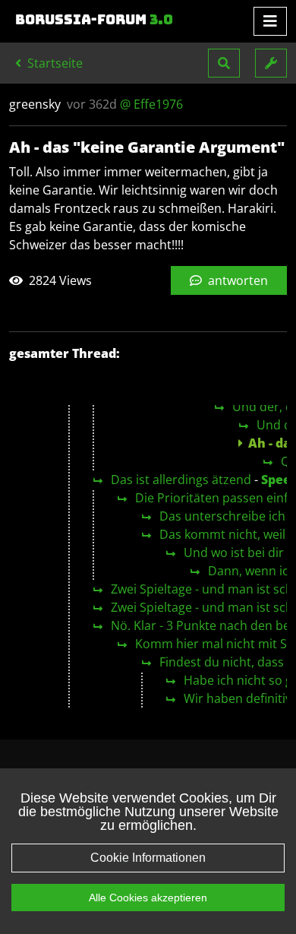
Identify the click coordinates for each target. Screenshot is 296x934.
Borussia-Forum (94, 20)
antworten (236, 280)
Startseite (53, 63)
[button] (224, 63)
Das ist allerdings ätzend (181, 479)
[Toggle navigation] (270, 21)
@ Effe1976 (151, 104)
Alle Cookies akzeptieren (148, 897)
